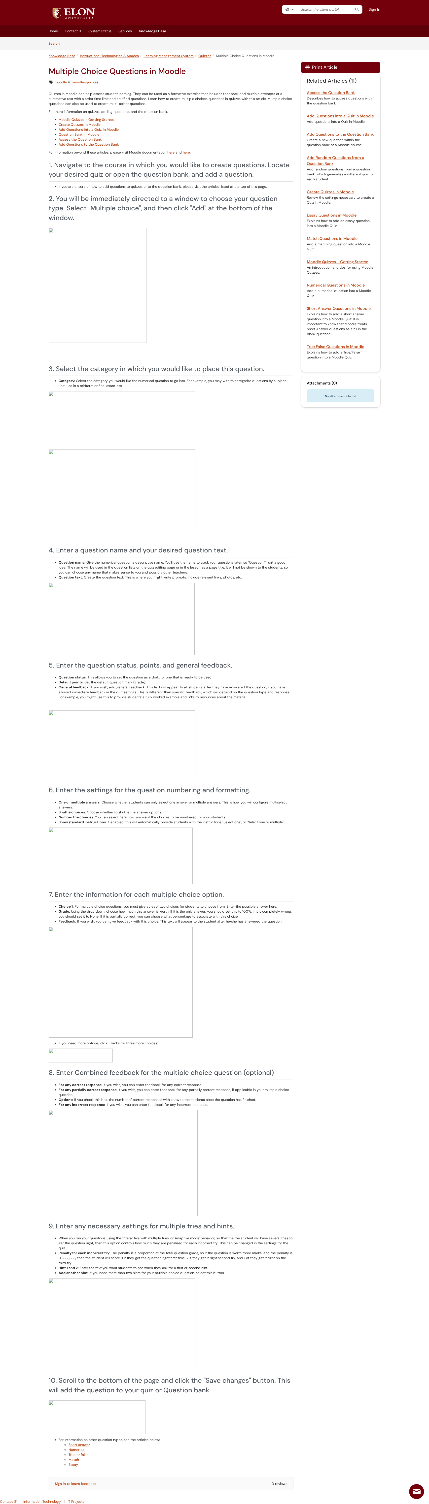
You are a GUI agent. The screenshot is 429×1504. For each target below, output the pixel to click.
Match (74, 1459)
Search (55, 43)
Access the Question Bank (80, 139)
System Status (99, 31)
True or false (78, 1454)
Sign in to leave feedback (75, 1483)
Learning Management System (168, 56)
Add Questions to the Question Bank (89, 144)
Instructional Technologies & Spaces (109, 56)
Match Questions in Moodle (332, 238)
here (171, 152)
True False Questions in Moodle (335, 346)
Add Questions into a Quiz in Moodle (89, 129)
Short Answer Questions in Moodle (339, 308)
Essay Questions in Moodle (332, 215)
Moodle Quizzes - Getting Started (86, 119)
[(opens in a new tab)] (73, 13)
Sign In (374, 9)
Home (53, 31)
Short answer (79, 1444)
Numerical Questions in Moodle (336, 285)
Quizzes (204, 56)
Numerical (77, 1449)
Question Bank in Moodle (79, 134)
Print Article (324, 67)
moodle (61, 82)
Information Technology (42, 1501)
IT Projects (76, 1501)
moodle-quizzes (85, 82)
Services (125, 31)
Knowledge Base (152, 31)
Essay (73, 1464)
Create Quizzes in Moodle (80, 124)
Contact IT (73, 31)
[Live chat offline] (416, 1491)
